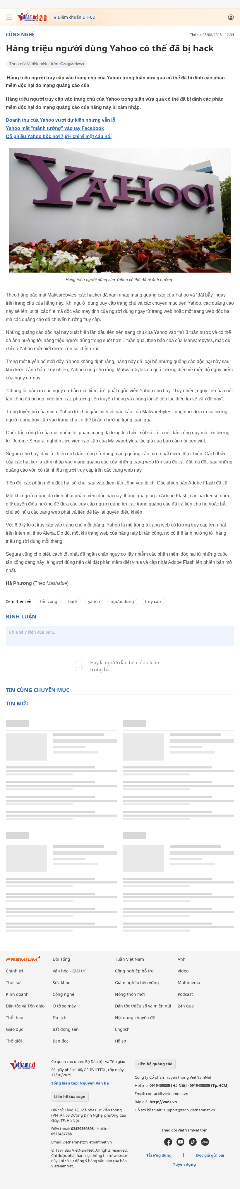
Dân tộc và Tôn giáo (25, 1006)
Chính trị (14, 971)
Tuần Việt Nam (129, 959)
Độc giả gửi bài (210, 1155)
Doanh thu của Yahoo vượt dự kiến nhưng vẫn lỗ (60, 120)
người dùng (122, 601)
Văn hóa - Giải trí (69, 971)
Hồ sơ (120, 1041)
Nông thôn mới (130, 994)
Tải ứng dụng (159, 1155)
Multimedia (189, 982)
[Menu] (9, 17)
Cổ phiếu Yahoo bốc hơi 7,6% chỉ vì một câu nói (59, 136)
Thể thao (14, 1017)
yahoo (94, 601)
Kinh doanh (17, 994)
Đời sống (61, 959)
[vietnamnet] (32, 19)
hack (72, 601)
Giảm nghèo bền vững (137, 982)
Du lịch (59, 1017)
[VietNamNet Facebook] (168, 1144)
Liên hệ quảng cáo (155, 1063)
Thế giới (14, 1041)
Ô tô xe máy (64, 1006)
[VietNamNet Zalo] (205, 1144)
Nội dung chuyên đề (135, 1017)
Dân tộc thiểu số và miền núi (143, 1006)
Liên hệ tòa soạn (69, 1096)
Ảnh (182, 959)
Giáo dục (14, 1029)
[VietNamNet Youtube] (180, 1144)
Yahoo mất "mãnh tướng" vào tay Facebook (55, 128)
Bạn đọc (60, 1041)
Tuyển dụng (184, 1164)
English (122, 1029)
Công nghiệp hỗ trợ (134, 971)
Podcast (185, 994)
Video (183, 971)
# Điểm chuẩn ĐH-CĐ (74, 17)
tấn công (48, 601)
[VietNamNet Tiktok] (193, 1144)
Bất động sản (66, 1029)
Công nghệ (20, 34)
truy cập (153, 601)
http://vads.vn (163, 1101)
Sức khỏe (61, 982)
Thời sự (13, 982)
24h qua (186, 1006)
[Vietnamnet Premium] (23, 961)
